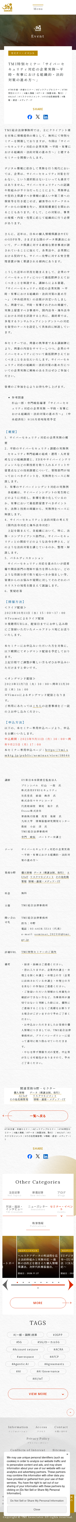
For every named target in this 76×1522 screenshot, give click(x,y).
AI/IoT (23, 1096)
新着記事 (38, 1194)
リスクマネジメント (42, 877)
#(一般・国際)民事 (25, 1335)
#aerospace (25, 1356)
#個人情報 (29, 93)
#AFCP (54, 1356)
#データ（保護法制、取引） (51, 93)
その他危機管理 (19, 1099)
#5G (19, 1342)
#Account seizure (25, 1349)
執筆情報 (38, 1224)
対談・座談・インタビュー (14, 1209)
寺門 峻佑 (28, 837)
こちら (37, 706)
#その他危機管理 (50, 96)
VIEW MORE (38, 1394)
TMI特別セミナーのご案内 (39, 952)
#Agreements (54, 1364)
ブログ (61, 1194)
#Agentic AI (20, 1364)
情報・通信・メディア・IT (44, 881)
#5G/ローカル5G (49, 1342)
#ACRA (58, 1349)
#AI (18, 1371)
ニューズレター (38, 1208)
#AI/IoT (12, 96)
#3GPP (58, 1335)
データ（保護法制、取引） (49, 872)
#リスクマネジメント (29, 96)
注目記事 (14, 1194)
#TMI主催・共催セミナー (21, 89)
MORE (37, 1303)
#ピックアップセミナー (48, 89)
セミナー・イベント (61, 1209)
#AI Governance (48, 1371)
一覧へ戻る (38, 1116)
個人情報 (26, 872)
